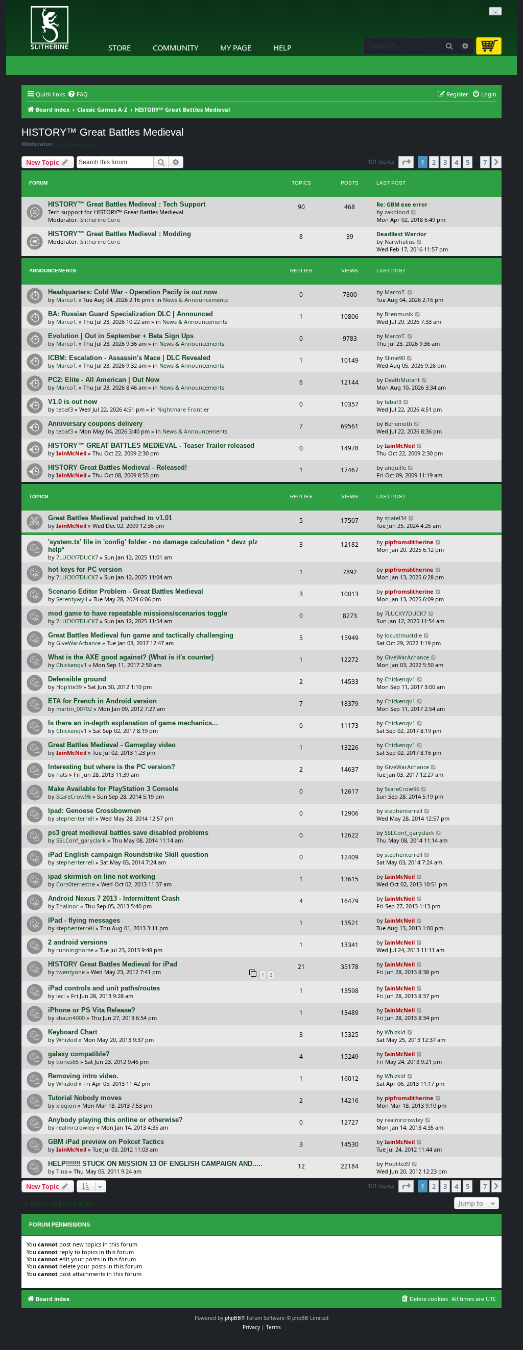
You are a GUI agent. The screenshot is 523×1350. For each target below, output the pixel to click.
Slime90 (395, 358)
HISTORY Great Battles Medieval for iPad (112, 964)
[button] (406, 162)
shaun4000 (70, 1018)
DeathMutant (402, 380)
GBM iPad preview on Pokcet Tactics (106, 1141)
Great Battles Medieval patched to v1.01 (110, 518)
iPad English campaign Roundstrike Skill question (128, 854)
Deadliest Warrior (401, 234)
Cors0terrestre (75, 884)
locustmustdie (403, 635)
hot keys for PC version (85, 569)
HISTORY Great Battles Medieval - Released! (117, 467)
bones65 (67, 1061)
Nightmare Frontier (183, 409)
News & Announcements (195, 299)
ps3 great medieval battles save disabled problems (128, 832)
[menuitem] (77, 94)
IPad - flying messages (84, 920)
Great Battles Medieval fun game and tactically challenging (140, 635)
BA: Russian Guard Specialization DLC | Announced (130, 314)
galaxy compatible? (79, 1054)
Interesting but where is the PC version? (111, 767)
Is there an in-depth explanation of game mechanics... (133, 723)
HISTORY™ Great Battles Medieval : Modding (119, 234)
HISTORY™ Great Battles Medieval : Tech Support (126, 204)
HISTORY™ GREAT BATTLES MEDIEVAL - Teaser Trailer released (151, 445)
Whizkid (66, 1039)
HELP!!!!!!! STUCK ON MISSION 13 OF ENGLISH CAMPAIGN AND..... (155, 1163)
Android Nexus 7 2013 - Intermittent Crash (114, 898)
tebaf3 (64, 409)
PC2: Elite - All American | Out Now (103, 380)
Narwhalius (400, 241)
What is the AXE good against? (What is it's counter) (130, 657)
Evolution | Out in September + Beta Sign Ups (121, 336)
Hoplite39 (69, 687)
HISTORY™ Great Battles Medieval (102, 132)
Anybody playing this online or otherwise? (115, 1120)
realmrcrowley (75, 1127)
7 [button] (485, 162)
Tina (61, 1171)
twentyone (70, 972)
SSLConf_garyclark (81, 840)
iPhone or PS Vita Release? (91, 1010)
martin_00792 (74, 708)
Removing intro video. (83, 1076)
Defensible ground (77, 679)
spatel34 (396, 518)
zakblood (397, 212)
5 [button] (467, 162)
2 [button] (434, 162)
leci (60, 996)
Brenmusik (399, 314)
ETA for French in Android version (102, 701)
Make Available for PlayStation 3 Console (113, 789)
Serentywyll (71, 599)
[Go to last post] (410, 292)
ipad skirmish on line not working (101, 876)
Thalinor (67, 906)
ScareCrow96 (73, 796)
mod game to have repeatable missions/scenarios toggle (137, 613)
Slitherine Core (75, 143)
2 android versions (77, 942)
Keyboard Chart (72, 1032)
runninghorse (74, 950)
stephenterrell (75, 818)
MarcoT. (66, 299)
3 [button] (445, 162)
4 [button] (456, 162)
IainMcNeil (71, 453)
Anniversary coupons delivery (95, 423)
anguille (395, 467)
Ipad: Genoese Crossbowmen (94, 810)
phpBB (233, 1317)
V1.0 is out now (72, 401)
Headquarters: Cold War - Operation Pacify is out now (132, 292)
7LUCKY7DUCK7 (77, 557)
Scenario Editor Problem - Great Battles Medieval (125, 591)
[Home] (24, 2)
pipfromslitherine (409, 542)
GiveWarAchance (78, 643)
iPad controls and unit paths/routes (104, 988)
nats (61, 774)
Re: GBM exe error (401, 204)
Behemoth (398, 423)
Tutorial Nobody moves (85, 1098)
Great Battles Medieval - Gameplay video (112, 745)
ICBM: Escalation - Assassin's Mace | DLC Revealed (129, 358)
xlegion (66, 1105)
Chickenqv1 (71, 665)
